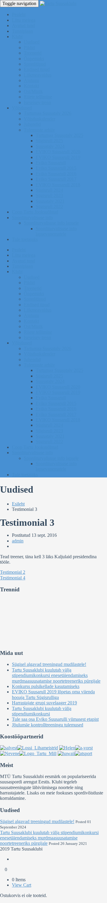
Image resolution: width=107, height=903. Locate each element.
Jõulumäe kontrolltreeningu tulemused (47, 724)
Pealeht (19, 14)
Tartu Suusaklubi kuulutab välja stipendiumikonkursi (41, 711)
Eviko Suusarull (51, 162)
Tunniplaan (22, 31)
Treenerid (33, 52)
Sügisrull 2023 (49, 195)
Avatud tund (23, 25)
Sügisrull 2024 (49, 190)
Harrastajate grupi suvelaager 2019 (44, 702)
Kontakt (31, 85)
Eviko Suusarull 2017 (56, 179)
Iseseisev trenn (37, 102)
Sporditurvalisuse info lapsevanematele (56, 231)
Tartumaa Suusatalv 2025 (59, 135)
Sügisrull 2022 (49, 206)
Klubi (17, 36)
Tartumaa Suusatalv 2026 (47, 113)
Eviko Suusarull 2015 (56, 168)
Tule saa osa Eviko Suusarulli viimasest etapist (55, 719)
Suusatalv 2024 (50, 146)
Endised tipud (37, 69)
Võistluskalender (39, 118)
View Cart (21, 884)
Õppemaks (34, 58)
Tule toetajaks (25, 239)
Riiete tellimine (38, 96)
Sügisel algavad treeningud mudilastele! (49, 664)
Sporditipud (35, 64)
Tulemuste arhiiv (39, 129)
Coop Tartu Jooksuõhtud (35, 211)
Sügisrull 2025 (49, 140)
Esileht (18, 503)
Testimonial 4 (12, 577)
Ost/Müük (33, 91)
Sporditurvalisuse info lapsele (51, 222)
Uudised (32, 41)
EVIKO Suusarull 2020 (58, 151)
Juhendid (32, 124)
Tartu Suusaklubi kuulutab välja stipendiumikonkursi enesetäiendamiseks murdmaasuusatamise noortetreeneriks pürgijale (56, 675)
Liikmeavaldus (37, 75)
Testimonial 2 (12, 572)
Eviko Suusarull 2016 (56, 173)
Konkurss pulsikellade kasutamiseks (45, 686)
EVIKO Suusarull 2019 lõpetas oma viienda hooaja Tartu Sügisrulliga (53, 694)
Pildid (29, 47)
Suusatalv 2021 (50, 201)
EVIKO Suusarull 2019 (58, 157)
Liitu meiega (23, 20)
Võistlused (22, 107)
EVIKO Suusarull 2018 (58, 184)
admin (17, 540)
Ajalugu (31, 80)
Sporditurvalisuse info (32, 217)
